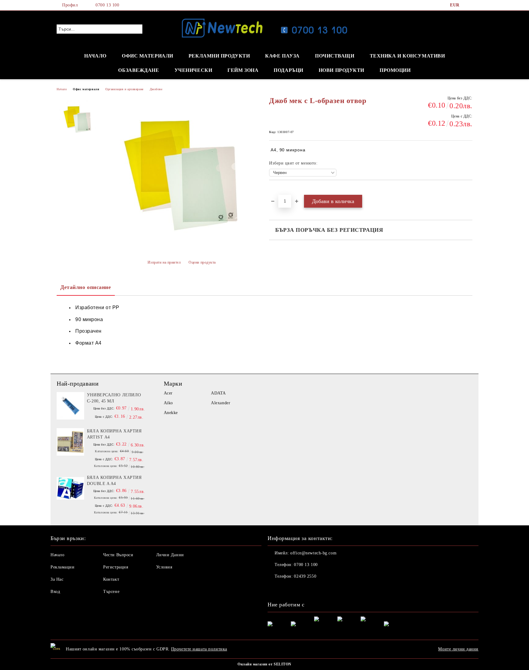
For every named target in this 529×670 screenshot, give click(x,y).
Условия (164, 567)
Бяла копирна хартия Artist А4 (114, 434)
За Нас (57, 579)
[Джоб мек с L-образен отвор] (77, 119)
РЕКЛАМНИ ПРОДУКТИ (219, 55)
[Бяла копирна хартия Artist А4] (70, 442)
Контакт (111, 579)
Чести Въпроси (118, 555)
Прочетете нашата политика (199, 649)
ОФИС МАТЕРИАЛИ (147, 55)
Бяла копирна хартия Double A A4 (114, 480)
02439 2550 (305, 576)
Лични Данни (170, 555)
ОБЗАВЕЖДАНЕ (138, 70)
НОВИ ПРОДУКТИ (341, 70)
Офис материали (86, 89)
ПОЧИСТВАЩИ (335, 55)
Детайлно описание (85, 287)
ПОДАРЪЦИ (288, 70)
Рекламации (63, 567)
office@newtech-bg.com (313, 553)
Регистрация (115, 567)
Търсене (111, 591)
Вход (55, 591)
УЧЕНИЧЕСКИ (193, 70)
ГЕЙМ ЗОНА (242, 70)
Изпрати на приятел (164, 262)
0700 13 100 (107, 5)
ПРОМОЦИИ (395, 70)
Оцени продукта (202, 262)
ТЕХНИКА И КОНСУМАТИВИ (407, 55)
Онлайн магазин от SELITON (264, 664)
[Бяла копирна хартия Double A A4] (70, 488)
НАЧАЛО (95, 55)
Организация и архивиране (124, 89)
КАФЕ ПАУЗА (282, 55)
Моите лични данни (458, 649)
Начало (62, 89)
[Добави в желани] (280, 190)
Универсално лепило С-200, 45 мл (114, 398)
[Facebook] (469, 5)
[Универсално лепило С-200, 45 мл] (70, 406)
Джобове (156, 89)
